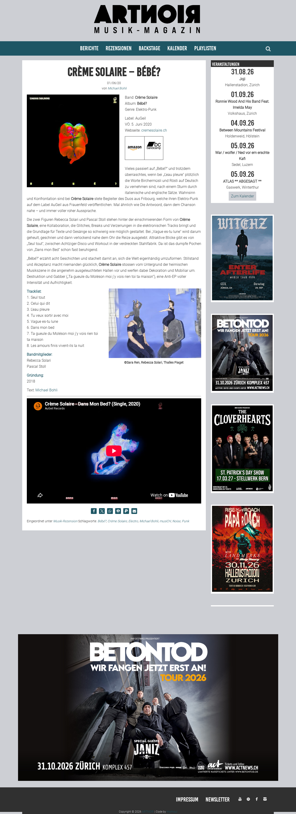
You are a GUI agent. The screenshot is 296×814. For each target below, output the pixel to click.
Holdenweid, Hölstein (242, 128)
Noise (176, 521)
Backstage (149, 48)
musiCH (165, 521)
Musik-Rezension (65, 521)
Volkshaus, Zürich (242, 103)
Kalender (177, 48)
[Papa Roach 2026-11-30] (242, 590)
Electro (133, 521)
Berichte (89, 48)
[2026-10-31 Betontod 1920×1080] (148, 779)
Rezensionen (119, 48)
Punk (185, 521)
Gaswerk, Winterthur (242, 180)
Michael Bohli (46, 390)
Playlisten (205, 48)
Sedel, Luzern (242, 154)
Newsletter (218, 799)
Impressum (187, 799)
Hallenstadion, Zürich (242, 77)
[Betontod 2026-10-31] (242, 389)
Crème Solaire (117, 521)
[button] (94, 511)
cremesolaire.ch (154, 130)
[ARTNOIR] (148, 35)
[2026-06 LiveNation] (242, 299)
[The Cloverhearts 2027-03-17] (242, 490)
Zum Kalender (242, 196)
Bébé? (102, 521)
